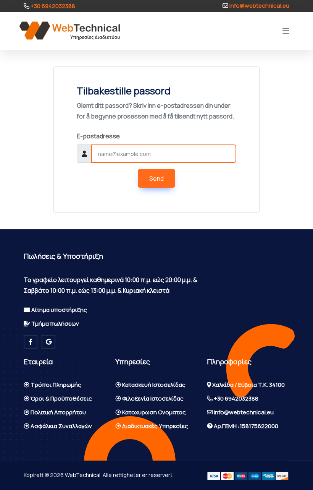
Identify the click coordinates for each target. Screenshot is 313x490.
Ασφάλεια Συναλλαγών (60, 426)
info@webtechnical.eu (258, 6)
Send (156, 178)
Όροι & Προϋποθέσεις (60, 398)
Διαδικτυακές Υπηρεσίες (154, 426)
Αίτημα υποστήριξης (58, 310)
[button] (286, 31)
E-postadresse (98, 136)
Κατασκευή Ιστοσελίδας (153, 385)
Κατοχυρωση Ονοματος (153, 412)
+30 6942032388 (52, 6)
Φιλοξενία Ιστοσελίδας (152, 398)
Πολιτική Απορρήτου (57, 412)
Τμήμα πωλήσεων (54, 324)
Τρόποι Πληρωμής (55, 385)
